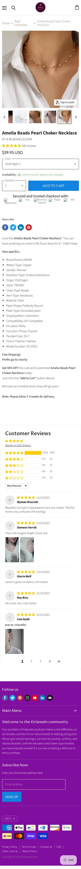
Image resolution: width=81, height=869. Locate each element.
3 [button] (40, 661)
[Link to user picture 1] (12, 549)
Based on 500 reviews (18, 445)
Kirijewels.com (19, 139)
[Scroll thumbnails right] (75, 117)
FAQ (59, 847)
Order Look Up (10, 851)
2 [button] (31, 661)
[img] (26, 498)
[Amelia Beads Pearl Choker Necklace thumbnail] (21, 117)
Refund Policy (29, 851)
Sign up (11, 797)
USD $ (7, 819)
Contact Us (46, 847)
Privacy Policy (9, 847)
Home (6, 23)
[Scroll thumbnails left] (5, 117)
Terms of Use (29, 847)
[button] (12, 146)
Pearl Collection (20, 23)
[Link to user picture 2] (27, 549)
